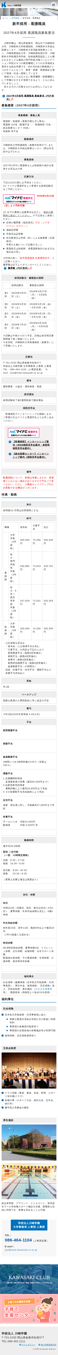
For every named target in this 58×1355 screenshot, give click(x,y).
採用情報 (15, 18)
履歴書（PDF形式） (19, 268)
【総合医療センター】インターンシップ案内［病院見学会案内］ (31, 455)
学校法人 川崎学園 (15, 5)
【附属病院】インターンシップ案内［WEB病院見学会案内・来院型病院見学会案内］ (31, 445)
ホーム (5, 18)
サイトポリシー (28, 1345)
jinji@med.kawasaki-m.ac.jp (21, 1250)
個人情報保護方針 (48, 1345)
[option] (29, 1293)
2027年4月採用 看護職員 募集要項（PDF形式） (30, 97)
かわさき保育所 (43, 989)
